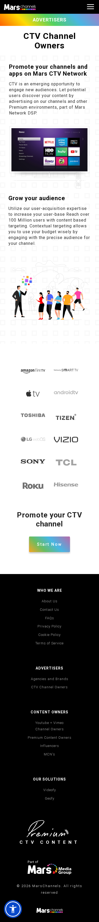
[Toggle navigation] (90, 7)
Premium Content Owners (50, 738)
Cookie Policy (49, 635)
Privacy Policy (49, 626)
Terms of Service (49, 643)
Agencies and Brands (49, 679)
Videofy (49, 790)
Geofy (49, 798)
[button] (13, 909)
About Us (50, 601)
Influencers (49, 746)
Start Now (49, 544)
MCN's (49, 754)
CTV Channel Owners (49, 687)
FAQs (49, 618)
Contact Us (49, 610)
